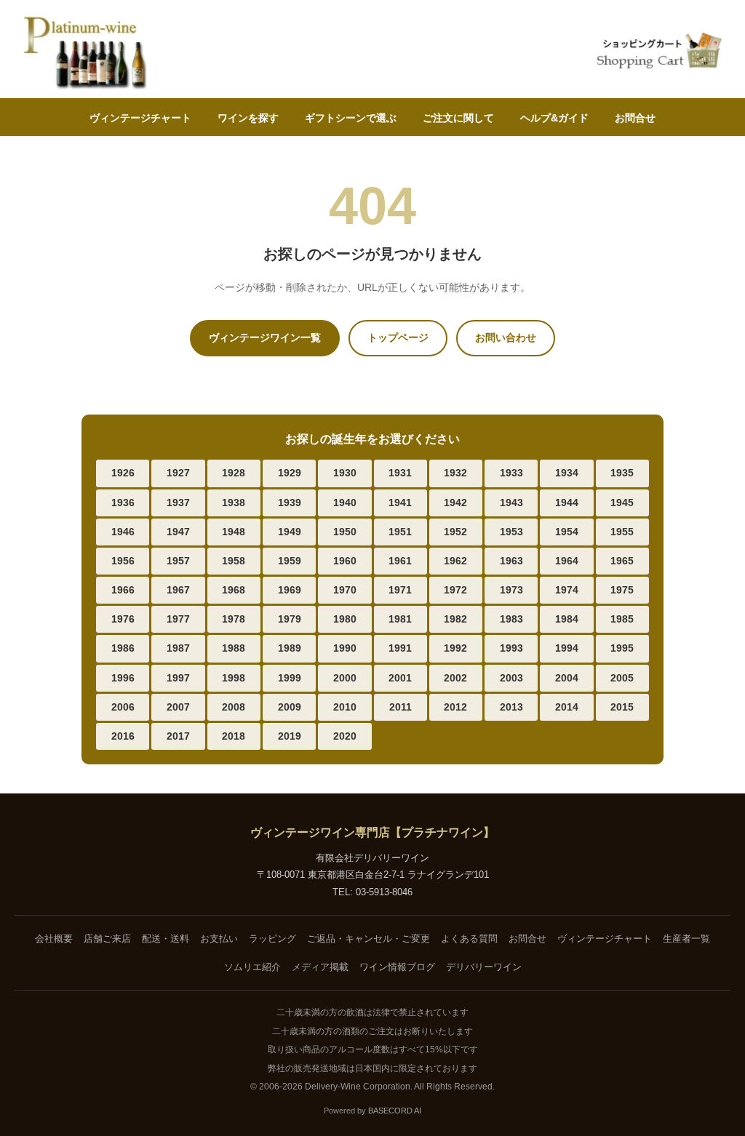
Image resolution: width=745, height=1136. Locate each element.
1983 (511, 619)
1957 (178, 561)
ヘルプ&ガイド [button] (554, 118)
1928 (233, 473)
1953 (511, 531)
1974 (566, 590)
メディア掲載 (320, 966)
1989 (289, 648)
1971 (400, 590)
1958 (233, 561)
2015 (622, 707)
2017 (178, 736)
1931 (400, 473)
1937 (178, 502)
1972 (455, 590)
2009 (289, 707)
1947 (178, 531)
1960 (344, 561)
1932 (455, 473)
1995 (622, 648)
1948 (233, 531)
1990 (344, 648)
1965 (622, 561)
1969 (289, 590)
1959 (289, 561)
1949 (289, 531)
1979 (289, 619)
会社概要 (54, 938)
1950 (344, 531)
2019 (289, 736)
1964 (566, 561)
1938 (233, 502)
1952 (455, 531)
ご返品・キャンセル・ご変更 (368, 938)
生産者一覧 (686, 938)
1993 (511, 648)
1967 (178, 590)
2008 (233, 707)
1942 (455, 502)
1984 (566, 619)
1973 (511, 590)
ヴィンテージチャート (140, 118)
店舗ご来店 (107, 938)
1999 (289, 678)
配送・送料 (165, 938)
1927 (178, 473)
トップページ (398, 337)
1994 (566, 648)
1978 (233, 619)
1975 (622, 590)
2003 (511, 678)
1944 (566, 502)
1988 (233, 648)
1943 (511, 502)
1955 (622, 531)
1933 (511, 473)
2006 (123, 707)
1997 (178, 678)
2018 (233, 736)
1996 (123, 678)
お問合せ (635, 118)
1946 (123, 531)
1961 (400, 561)
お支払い (219, 938)
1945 (622, 502)
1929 (289, 473)
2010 (344, 707)
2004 (566, 678)
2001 (400, 678)
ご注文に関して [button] (458, 118)
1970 (344, 590)
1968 (233, 590)
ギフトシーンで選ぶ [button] (351, 118)
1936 (123, 502)
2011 (400, 707)
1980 (344, 619)
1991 (400, 648)
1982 (455, 619)
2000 (344, 678)
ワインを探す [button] (248, 118)
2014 (566, 707)
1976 (123, 619)
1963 (511, 561)
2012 (455, 707)
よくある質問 (469, 938)
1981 (400, 619)
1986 (123, 648)
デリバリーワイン (484, 966)
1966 (123, 590)
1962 (455, 561)
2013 (511, 707)
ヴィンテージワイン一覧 (265, 337)
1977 (178, 619)
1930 (344, 473)
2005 (622, 678)
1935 (622, 473)
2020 (344, 736)
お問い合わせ (505, 337)
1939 (289, 502)
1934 (566, 473)
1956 (123, 561)
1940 (344, 502)
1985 (622, 619)
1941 (400, 502)
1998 (233, 678)
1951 (400, 531)
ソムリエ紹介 (252, 966)
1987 (178, 648)
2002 (455, 678)
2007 (178, 707)
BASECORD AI (394, 1110)
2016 (123, 736)
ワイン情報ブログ (397, 966)
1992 (455, 648)
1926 (123, 473)
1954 (566, 531)
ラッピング (272, 938)
